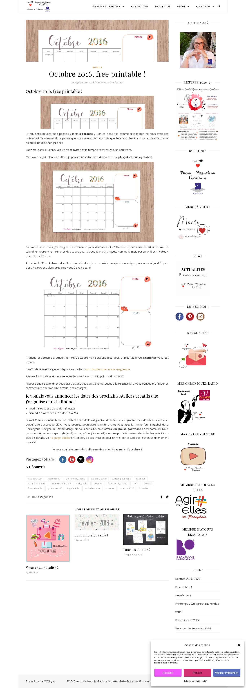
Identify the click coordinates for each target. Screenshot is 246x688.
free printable (35, 488)
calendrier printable (60, 483)
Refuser (197, 672)
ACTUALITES (140, 6)
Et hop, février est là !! (92, 535)
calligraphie (82, 483)
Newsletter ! (183, 595)
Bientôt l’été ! (183, 587)
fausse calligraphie (117, 483)
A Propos (203, 6)
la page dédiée (61, 437)
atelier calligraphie (75, 478)
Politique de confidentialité (195, 681)
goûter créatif (55, 488)
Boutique (163, 6)
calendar (140, 478)
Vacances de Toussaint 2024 (193, 628)
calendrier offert (36, 483)
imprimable (73, 488)
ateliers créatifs (98, 478)
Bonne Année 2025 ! (187, 620)
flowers (148, 483)
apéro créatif (54, 478)
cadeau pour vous (121, 478)
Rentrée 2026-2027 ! (188, 578)
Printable (144, 488)
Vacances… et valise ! (42, 567)
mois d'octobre (92, 488)
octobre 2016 (127, 488)
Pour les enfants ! (136, 549)
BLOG (181, 6)
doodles (98, 483)
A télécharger (35, 478)
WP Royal (49, 681)
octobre (110, 488)
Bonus (97, 67)
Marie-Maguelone (42, 496)
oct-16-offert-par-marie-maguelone (107, 369)
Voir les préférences (226, 672)
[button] (239, 645)
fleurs (135, 483)
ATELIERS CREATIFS (106, 6)
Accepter (168, 672)
